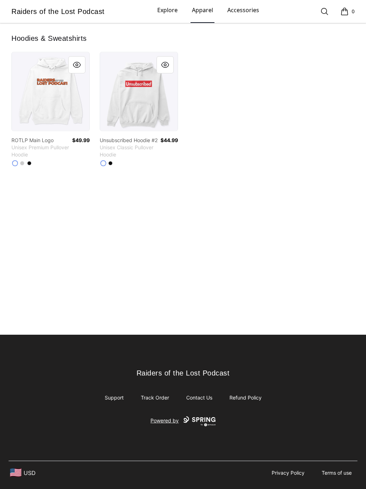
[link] (50, 91)
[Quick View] (76, 64)
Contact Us (199, 397)
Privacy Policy (288, 473)
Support (114, 397)
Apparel (202, 10)
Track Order (155, 397)
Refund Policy (245, 397)
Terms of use (337, 473)
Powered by (164, 420)
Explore (167, 10)
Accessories (243, 10)
